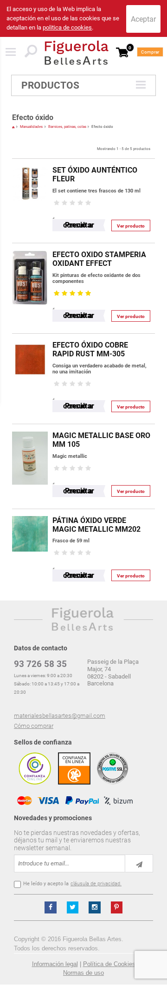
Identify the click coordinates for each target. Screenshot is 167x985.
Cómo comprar (33, 725)
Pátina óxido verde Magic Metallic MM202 (96, 525)
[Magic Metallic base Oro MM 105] (30, 428)
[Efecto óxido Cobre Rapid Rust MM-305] (30, 338)
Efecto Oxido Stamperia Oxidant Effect (99, 259)
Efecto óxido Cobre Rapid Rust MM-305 (90, 349)
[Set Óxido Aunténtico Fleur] (30, 163)
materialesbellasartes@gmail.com (59, 715)
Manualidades (31, 127)
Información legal (55, 964)
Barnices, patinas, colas (67, 127)
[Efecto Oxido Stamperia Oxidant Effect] (30, 247)
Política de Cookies (109, 964)
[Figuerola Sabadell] (77, 53)
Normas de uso (83, 972)
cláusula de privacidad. (96, 884)
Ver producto (131, 225)
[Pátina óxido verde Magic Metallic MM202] (30, 513)
